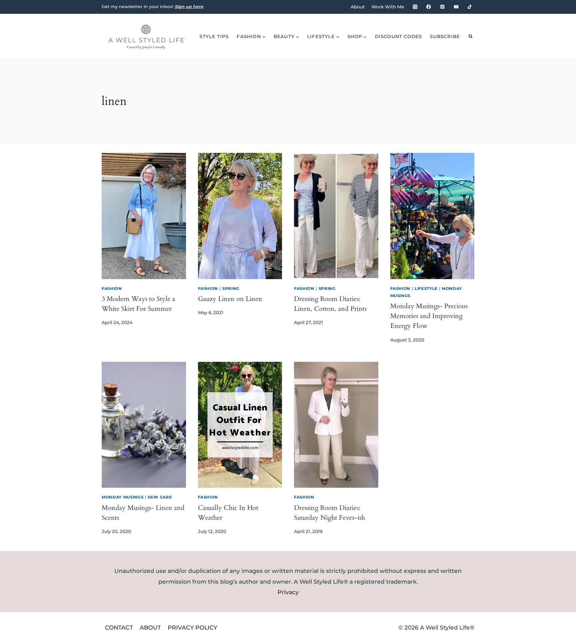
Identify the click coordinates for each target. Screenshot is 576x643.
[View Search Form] (470, 36)
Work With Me (387, 7)
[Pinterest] (442, 6)
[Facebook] (428, 6)
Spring (230, 288)
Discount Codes (398, 36)
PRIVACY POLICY (192, 627)
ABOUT (150, 627)
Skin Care (160, 497)
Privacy (288, 592)
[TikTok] (469, 6)
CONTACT (119, 627)
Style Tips (214, 36)
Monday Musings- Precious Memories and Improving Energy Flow (429, 316)
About (358, 7)
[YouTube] (456, 6)
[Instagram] (414, 6)
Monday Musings (122, 497)
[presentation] (144, 216)
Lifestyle (426, 288)
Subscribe (445, 36)
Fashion (112, 288)
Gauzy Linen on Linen (230, 298)
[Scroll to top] (561, 574)
